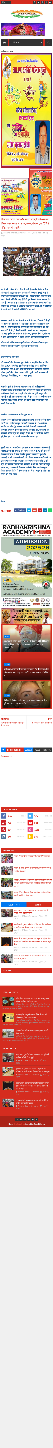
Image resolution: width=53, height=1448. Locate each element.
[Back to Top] (36, 1119)
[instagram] (46, 2)
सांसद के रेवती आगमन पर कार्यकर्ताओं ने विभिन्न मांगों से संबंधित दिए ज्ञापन (32, 957)
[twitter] (38, 2)
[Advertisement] (26, 737)
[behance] (50, 2)
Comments (39, 905)
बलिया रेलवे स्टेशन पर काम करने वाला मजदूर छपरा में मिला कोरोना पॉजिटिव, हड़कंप (32, 1000)
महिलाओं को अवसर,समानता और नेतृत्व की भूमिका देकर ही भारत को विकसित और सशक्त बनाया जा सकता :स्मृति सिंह (32, 941)
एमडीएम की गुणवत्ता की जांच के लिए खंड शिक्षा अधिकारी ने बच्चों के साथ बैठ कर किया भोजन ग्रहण (33, 925)
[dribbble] (42, 2)
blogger (28, 750)
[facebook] (34, 2)
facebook (46, 750)
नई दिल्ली (7, 664)
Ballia (7, 636)
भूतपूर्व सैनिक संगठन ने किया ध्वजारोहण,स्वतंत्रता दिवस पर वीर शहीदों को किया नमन (32, 894)
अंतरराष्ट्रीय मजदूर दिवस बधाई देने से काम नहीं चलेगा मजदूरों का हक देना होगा (31, 1016)
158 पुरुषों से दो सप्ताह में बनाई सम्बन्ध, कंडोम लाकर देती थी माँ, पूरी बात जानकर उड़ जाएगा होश (26, 701)
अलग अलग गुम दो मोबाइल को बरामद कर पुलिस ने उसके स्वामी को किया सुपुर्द (31, 911)
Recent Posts (14, 905)
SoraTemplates (19, 1124)
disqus (37, 750)
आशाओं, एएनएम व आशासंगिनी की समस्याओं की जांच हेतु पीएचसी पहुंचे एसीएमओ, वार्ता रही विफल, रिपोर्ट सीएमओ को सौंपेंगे (33, 882)
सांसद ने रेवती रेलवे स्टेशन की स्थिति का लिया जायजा (32, 855)
